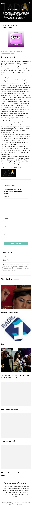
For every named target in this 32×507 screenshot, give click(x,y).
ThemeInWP (18, 505)
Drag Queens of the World (16, 9)
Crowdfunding (5, 53)
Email (6, 227)
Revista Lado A (8, 57)
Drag (12, 53)
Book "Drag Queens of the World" (11, 51)
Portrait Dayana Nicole (9, 312)
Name (6, 218)
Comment (7, 196)
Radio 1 (3, 344)
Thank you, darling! (8, 441)
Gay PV (5, 260)
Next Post (6, 252)
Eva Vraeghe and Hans (9, 409)
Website (6, 235)
